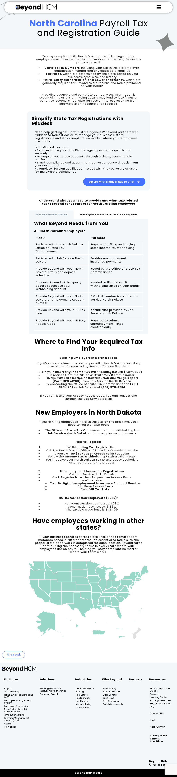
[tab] (51, 214)
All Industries (82, 707)
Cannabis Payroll (85, 688)
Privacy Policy (158, 735)
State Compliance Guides (160, 689)
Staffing (80, 691)
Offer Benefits (110, 694)
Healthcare (82, 701)
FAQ (152, 706)
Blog (152, 720)
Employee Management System (17, 701)
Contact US (157, 713)
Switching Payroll (49, 694)
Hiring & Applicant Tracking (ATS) (18, 696)
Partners (136, 679)
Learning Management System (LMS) (16, 719)
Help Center (157, 726)
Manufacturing (83, 704)
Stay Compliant (111, 701)
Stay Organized (111, 691)
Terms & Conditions (156, 740)
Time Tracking (11, 691)
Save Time (108, 698)
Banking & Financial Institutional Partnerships (53, 689)
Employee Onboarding (16, 706)
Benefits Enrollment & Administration (15, 710)
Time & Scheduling (14, 715)
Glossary (154, 694)
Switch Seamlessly (113, 704)
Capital (8, 723)
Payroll (8, 688)
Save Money (109, 688)
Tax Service (10, 726)
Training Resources (160, 700)
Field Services (83, 698)
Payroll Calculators (160, 703)
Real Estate (82, 694)
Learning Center (158, 697)
